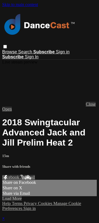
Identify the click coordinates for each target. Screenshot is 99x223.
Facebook (11, 177)
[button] (5, 46)
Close (91, 104)
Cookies (45, 203)
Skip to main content (20, 4)
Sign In (31, 56)
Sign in (63, 52)
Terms (18, 203)
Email (30, 177)
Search (25, 52)
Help (7, 203)
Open (7, 109)
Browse (10, 52)
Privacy (31, 203)
